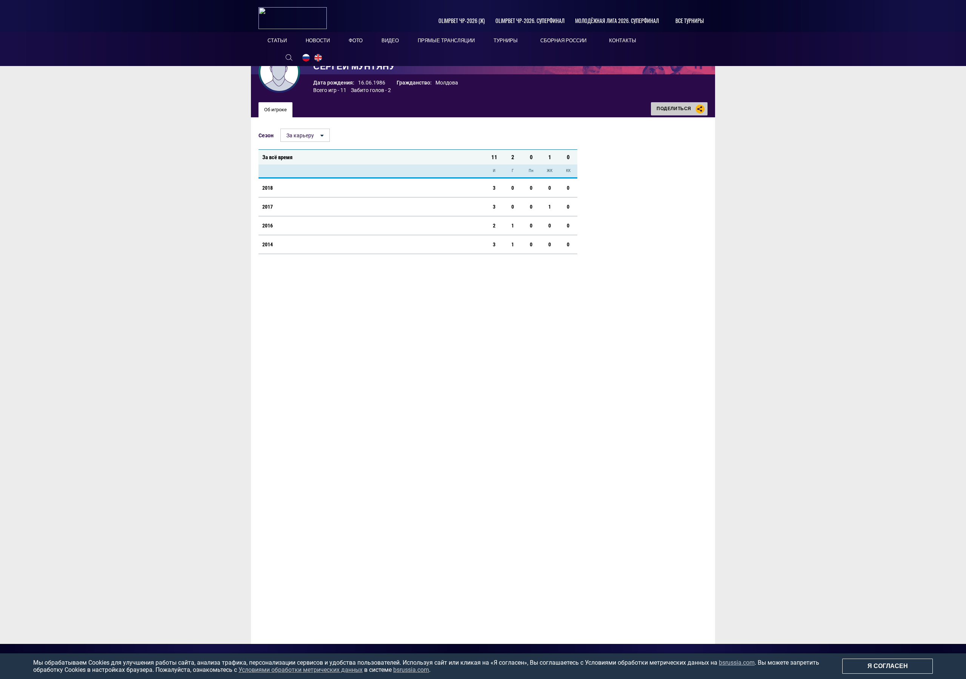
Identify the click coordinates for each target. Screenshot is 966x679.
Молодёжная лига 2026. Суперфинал (617, 21)
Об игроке (275, 109)
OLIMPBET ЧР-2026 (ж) (461, 21)
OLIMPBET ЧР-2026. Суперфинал (530, 21)
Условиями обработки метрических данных (300, 669)
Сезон (266, 135)
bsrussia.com (737, 662)
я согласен (888, 666)
